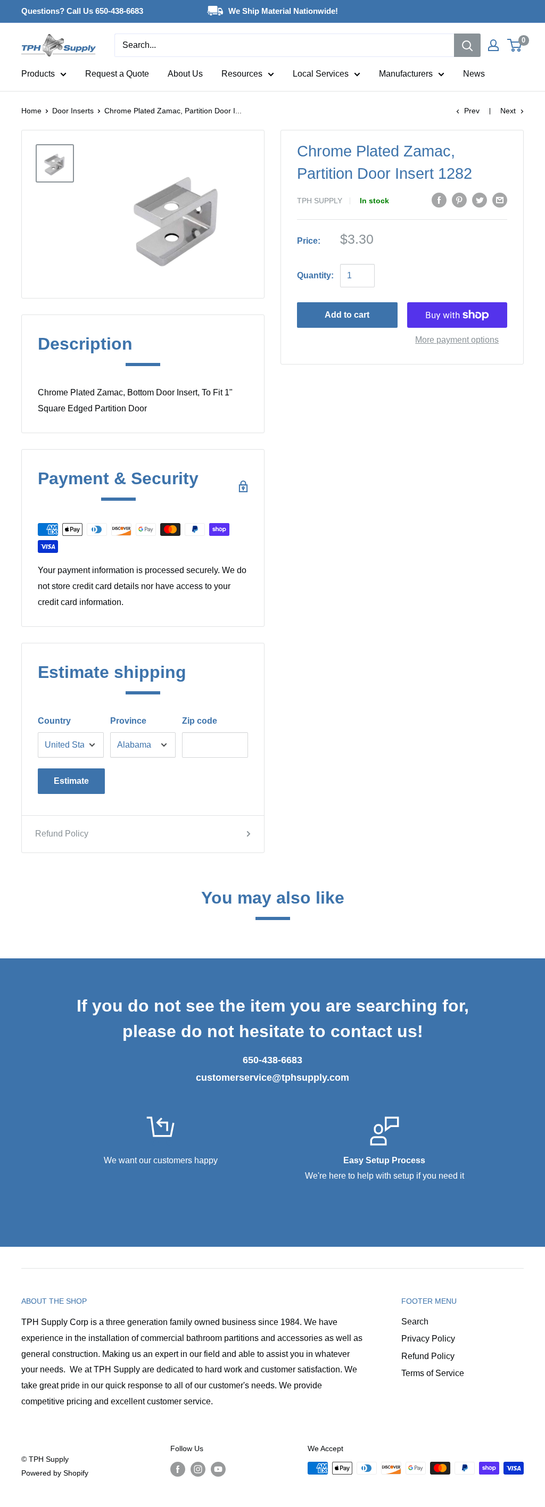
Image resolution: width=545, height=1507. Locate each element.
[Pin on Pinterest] (459, 200)
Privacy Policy (428, 1338)
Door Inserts (73, 110)
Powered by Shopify (54, 1473)
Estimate (71, 780)
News (474, 73)
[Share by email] (499, 200)
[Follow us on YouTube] (218, 1469)
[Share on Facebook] (439, 200)
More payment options (457, 339)
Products (38, 73)
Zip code (199, 720)
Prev (472, 110)
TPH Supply (319, 200)
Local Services (321, 73)
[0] (515, 45)
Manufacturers (406, 73)
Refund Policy (61, 833)
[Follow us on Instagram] (198, 1469)
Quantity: (315, 275)
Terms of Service (432, 1373)
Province (128, 720)
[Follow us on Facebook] (177, 1469)
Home (31, 110)
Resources (241, 73)
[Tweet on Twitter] (479, 200)
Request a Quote (117, 73)
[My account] (493, 45)
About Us (185, 73)
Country (54, 720)
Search (414, 1321)
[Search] (467, 45)
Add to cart (347, 314)
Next (508, 110)
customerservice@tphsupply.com (272, 1077)
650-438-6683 (272, 1060)
